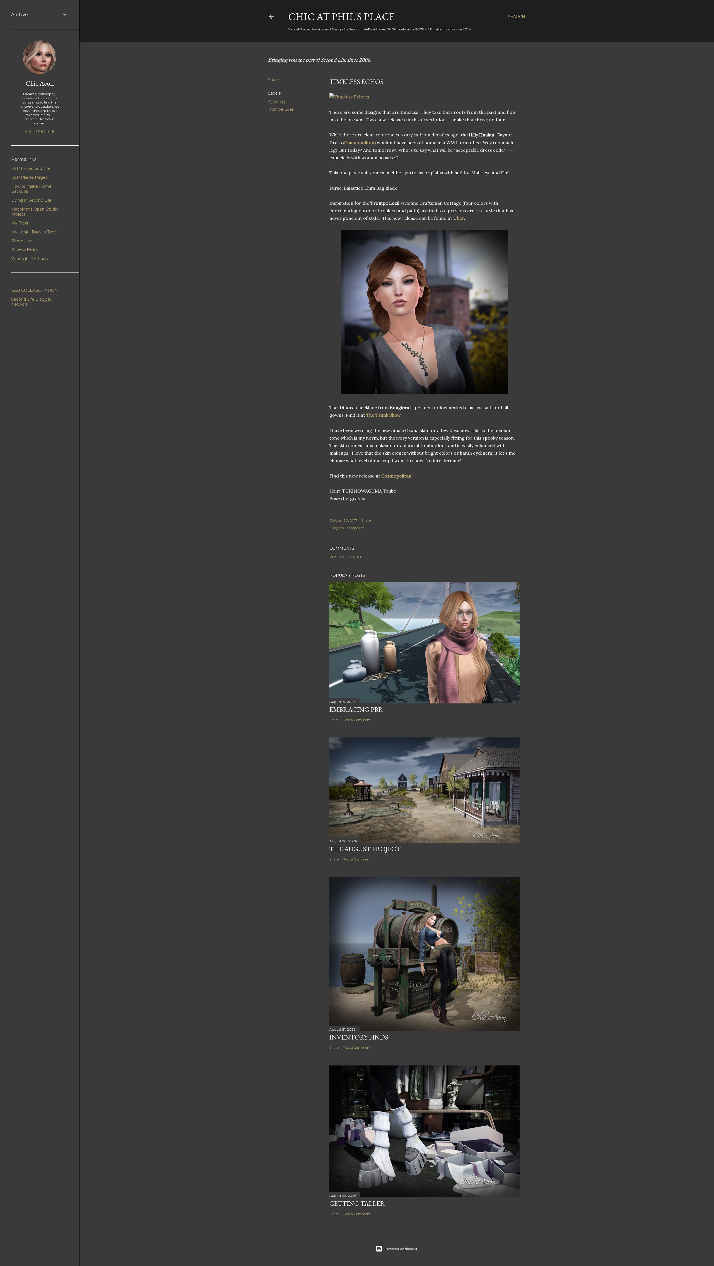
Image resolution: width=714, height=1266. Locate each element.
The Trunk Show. (384, 415)
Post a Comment (345, 557)
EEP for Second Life (30, 168)
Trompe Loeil (281, 109)
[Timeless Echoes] (349, 97)
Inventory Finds (358, 1037)
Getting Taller (357, 1203)
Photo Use (21, 240)
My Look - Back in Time (34, 232)
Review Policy (24, 249)
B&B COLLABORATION (34, 290)
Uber (458, 218)
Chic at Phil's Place (341, 16)
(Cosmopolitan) (359, 142)
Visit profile (40, 131)
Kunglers (276, 102)
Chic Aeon (40, 83)
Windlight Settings (29, 258)
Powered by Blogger (401, 1248)
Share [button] (273, 79)
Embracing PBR (356, 709)
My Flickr (19, 223)
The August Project (365, 849)
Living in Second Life (31, 200)
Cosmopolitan (396, 476)
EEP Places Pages (29, 177)
